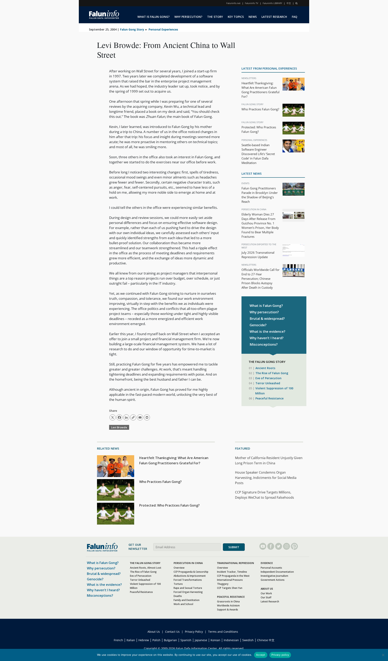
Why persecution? (264, 312)
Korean (215, 640)
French (118, 640)
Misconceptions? (264, 344)
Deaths (178, 596)
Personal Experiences (163, 29)
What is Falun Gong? (266, 305)
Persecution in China (253, 209)
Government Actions (273, 580)
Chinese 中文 (265, 640)
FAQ (294, 17)
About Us (154, 632)
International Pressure (230, 580)
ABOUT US (267, 588)
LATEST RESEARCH (274, 17)
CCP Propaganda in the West (233, 576)
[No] (383, 655)
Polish (156, 640)
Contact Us (172, 632)
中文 (289, 3)
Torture (178, 584)
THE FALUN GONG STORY (145, 563)
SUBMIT (233, 547)
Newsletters (248, 78)
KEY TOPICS (236, 17)
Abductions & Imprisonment (190, 576)
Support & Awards (227, 609)
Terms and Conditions (223, 632)
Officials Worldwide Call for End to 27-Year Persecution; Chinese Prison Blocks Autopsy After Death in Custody (260, 278)
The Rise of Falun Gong (271, 373)
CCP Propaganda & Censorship (191, 571)
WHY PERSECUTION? (188, 17)
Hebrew (143, 640)
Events (245, 183)
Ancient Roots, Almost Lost (145, 567)
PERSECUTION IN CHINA (188, 563)
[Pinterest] (294, 546)
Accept (260, 654)
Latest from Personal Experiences (269, 68)
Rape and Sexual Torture (188, 588)
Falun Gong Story (132, 29)
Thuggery (222, 584)
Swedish (248, 640)
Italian (131, 640)
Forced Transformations (188, 580)
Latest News (251, 173)
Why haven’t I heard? (267, 338)
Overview (179, 567)
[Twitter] (278, 546)
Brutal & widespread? (267, 318)
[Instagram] (286, 546)
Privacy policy (280, 654)
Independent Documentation (277, 571)
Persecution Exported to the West (258, 246)
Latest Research (270, 601)
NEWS (253, 17)
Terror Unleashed (267, 383)
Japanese (201, 640)
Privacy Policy (194, 632)
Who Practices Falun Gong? (260, 109)
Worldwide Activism (228, 605)
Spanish (185, 640)
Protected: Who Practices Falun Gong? (169, 505)
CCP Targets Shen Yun (229, 588)
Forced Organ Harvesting (188, 592)
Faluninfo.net (233, 3)
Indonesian (231, 640)
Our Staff (266, 597)
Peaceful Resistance (269, 398)
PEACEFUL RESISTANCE (231, 597)
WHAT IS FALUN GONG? (153, 17)
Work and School (183, 604)
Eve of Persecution (268, 378)
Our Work (266, 593)
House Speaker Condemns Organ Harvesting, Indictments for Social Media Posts (265, 477)
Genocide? (258, 325)
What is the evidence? (267, 331)
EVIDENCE (267, 563)
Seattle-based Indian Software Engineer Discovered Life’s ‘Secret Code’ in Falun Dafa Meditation (258, 154)
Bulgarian (170, 640)
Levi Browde (119, 427)
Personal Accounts (271, 567)
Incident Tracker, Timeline (232, 571)
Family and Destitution (186, 600)
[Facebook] (270, 546)
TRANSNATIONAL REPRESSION (235, 563)
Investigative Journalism (274, 576)
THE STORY (215, 17)
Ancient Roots (265, 368)
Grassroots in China (228, 601)
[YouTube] (262, 546)
